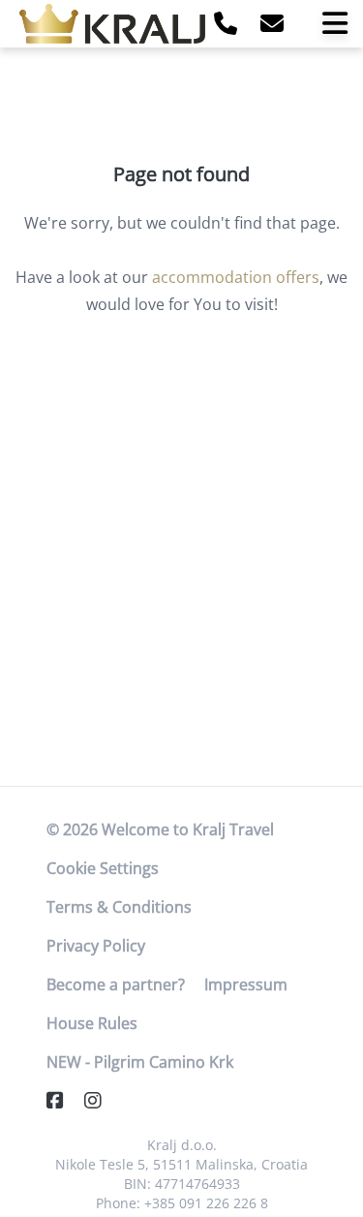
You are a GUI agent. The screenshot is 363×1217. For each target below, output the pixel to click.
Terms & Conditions (119, 907)
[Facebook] (62, 1100)
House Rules (91, 1023)
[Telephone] (225, 23)
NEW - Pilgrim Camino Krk (139, 1062)
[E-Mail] (272, 23)
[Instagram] (100, 1100)
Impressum (245, 984)
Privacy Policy (95, 945)
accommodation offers (235, 277)
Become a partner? (115, 984)
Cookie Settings (102, 868)
